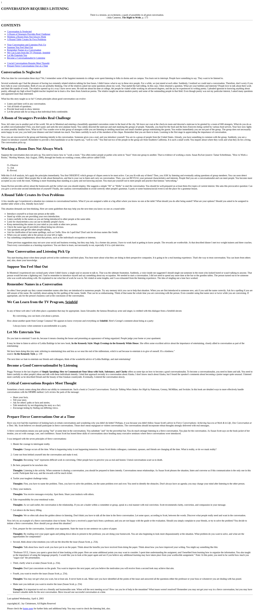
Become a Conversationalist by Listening (26, 58)
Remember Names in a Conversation (24, 50)
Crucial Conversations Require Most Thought (28, 63)
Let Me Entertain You (17, 55)
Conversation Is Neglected (19, 31)
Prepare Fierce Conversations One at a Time (27, 66)
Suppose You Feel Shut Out (20, 47)
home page (28, 608)
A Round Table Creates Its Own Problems (26, 39)
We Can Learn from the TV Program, (28, 52)
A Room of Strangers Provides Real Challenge (28, 34)
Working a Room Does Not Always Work (26, 37)
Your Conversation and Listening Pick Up (26, 44)
